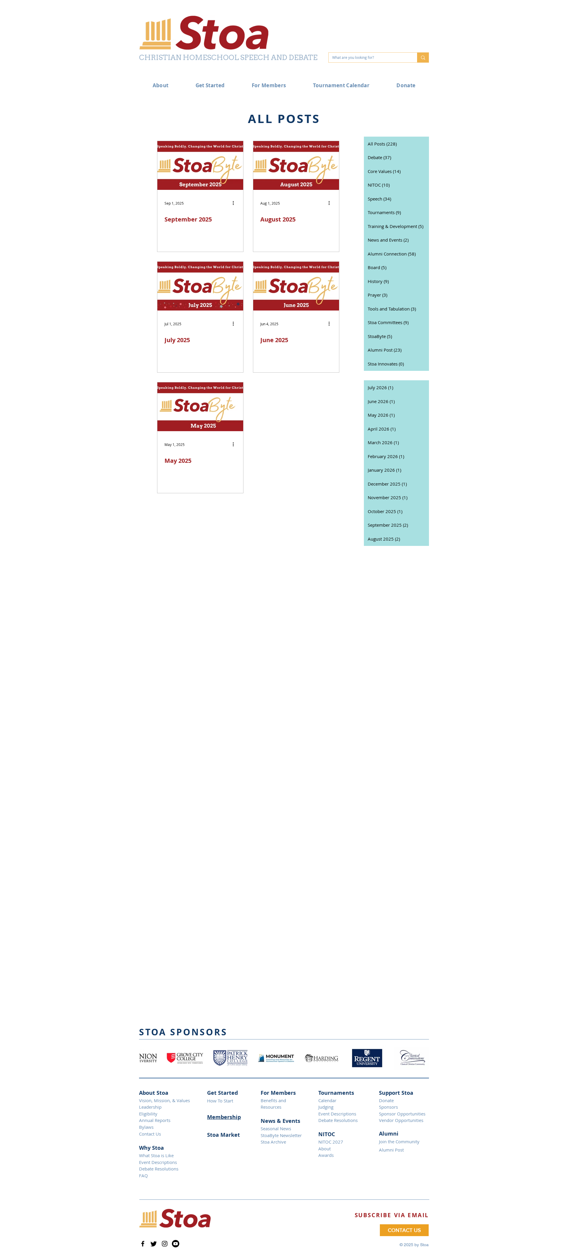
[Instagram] (164, 1243)
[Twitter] (153, 1243)
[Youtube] (175, 1243)
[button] (392, 1215)
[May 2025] (200, 406)
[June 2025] (296, 286)
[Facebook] (142, 1243)
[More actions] (235, 203)
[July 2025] (200, 286)
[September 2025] (200, 165)
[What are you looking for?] (423, 57)
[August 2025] (296, 165)
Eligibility (148, 1114)
